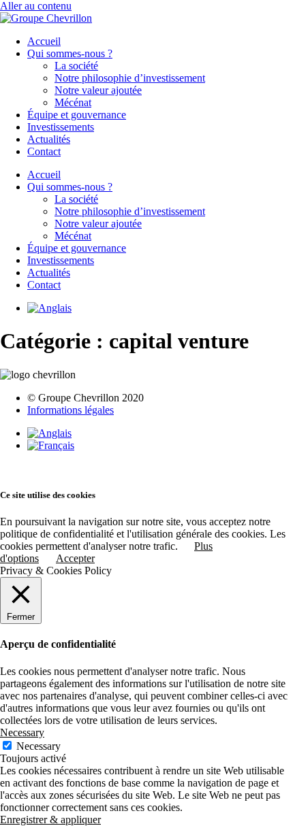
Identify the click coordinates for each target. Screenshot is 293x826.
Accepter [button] (75, 558)
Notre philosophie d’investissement (130, 78)
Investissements (60, 127)
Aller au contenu (36, 6)
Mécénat (73, 102)
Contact (44, 151)
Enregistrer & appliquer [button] (50, 819)
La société (76, 65)
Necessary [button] (22, 732)
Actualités (48, 139)
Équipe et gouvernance (76, 114)
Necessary (38, 746)
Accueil (44, 41)
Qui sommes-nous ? (69, 53)
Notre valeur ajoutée (98, 90)
